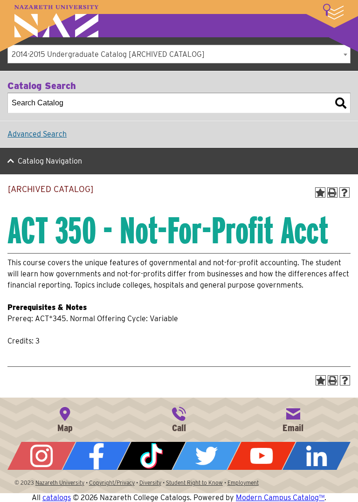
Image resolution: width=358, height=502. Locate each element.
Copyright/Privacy (112, 482)
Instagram (41, 456)
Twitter (206, 456)
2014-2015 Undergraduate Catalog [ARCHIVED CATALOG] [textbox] (108, 54)
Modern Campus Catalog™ (280, 497)
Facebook (96, 456)
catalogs (56, 497)
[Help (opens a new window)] (344, 192)
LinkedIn (316, 456)
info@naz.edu (293, 419)
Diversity (150, 482)
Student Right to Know (194, 482)
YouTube (261, 456)
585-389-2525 (179, 419)
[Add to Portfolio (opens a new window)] (320, 192)
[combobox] (179, 54)
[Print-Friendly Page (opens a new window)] (332, 192)
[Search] (341, 103)
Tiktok (151, 456)
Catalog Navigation (50, 161)
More (333, 12)
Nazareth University (56, 21)
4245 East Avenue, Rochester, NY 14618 (65, 419)
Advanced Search (37, 134)
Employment (243, 482)
